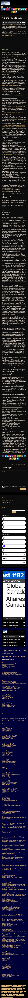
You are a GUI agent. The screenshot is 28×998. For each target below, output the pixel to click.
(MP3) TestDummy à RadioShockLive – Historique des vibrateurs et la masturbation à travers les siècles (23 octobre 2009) (12, 858)
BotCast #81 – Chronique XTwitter (7, 728)
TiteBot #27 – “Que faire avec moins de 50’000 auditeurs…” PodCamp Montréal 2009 (14, 865)
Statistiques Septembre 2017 (6, 781)
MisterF (6, 992)
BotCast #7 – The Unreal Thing (6, 968)
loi (2, 992)
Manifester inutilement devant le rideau (8, 664)
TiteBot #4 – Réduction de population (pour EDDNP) (10, 947)
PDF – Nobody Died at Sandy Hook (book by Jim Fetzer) (10, 713)
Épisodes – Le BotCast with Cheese (9, 690)
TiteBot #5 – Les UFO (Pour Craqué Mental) (8, 944)
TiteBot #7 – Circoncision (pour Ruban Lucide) (9, 921)
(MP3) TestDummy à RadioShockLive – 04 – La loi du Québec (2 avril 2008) (13, 940)
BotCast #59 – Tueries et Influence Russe (8, 772)
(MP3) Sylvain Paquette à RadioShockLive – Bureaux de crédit (11, 905)
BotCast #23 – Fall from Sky (6, 952)
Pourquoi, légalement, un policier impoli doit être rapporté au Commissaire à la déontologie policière (14, 683)
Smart (8, 995)
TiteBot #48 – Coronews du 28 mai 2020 (8, 707)
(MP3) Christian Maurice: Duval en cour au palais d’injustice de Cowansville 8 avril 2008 (14, 935)
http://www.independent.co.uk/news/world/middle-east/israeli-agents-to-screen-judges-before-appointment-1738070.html (13, 154)
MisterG (9, 992)
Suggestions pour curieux (6, 671)
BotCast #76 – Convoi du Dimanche (7, 697)
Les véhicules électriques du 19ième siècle (8, 875)
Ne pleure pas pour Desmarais (6, 685)
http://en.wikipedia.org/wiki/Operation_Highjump (9, 189)
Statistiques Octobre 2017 (6, 780)
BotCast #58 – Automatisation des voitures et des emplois (11, 774)
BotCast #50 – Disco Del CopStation (7, 806)
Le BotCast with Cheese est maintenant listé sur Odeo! (10, 975)
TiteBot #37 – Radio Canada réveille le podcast (9, 783)
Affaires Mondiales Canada (7, 500)
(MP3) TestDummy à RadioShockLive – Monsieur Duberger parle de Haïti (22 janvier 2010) (13, 849)
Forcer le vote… (4, 665)
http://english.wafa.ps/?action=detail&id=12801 (11, 365)
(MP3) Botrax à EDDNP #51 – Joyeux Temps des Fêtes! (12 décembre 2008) (13, 902)
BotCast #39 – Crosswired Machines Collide (8, 892)
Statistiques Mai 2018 (5, 760)
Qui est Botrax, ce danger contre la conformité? (9, 682)
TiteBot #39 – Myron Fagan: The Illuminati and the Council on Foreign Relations (13, 767)
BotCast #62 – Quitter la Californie (7, 768)
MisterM (13, 992)
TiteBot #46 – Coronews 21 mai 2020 (7, 746)
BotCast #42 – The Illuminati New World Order (9, 854)
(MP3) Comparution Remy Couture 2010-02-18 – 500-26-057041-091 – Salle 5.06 (14, 844)
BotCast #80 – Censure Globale (6, 729)
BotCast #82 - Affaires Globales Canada (16, 631)
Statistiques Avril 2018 (5, 769)
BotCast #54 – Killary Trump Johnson (7, 785)
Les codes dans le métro (5, 883)
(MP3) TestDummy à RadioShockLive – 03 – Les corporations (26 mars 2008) (13, 942)
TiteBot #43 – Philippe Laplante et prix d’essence (9, 761)
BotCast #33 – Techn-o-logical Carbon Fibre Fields (9, 906)
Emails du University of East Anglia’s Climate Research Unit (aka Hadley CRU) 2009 (14, 856)
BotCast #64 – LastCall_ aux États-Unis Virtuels (9, 763)
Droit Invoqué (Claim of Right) (6, 882)
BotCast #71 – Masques (5, 704)
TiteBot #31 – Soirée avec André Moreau (8, 820)
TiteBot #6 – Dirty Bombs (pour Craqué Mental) (9, 941)
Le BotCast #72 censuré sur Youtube (7, 737)
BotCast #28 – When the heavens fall (7, 930)
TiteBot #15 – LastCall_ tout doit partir (8, 897)
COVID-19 (8, 986)
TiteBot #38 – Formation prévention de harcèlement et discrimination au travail (14, 777)
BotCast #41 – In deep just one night (7, 878)
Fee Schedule (4, 881)
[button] (14, 595)
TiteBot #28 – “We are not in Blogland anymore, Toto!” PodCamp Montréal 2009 (13, 864)
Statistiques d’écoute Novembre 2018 (7, 751)
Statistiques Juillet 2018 (5, 758)
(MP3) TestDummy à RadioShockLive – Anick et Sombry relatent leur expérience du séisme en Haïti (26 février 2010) (12, 841)
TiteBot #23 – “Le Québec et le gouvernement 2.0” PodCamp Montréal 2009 (13, 870)
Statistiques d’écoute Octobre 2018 (7, 752)
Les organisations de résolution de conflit (8, 666)
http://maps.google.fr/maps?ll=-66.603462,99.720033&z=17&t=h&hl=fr (13, 193)
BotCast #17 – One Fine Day (6, 959)
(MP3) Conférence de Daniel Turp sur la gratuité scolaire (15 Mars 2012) (13, 720)
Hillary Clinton (19, 989)
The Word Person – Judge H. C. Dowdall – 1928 (9, 822)
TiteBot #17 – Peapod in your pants (7, 888)
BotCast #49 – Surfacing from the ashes (8, 809)
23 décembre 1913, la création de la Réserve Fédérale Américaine (12, 674)
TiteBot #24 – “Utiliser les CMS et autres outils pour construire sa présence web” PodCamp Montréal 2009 (13, 869)
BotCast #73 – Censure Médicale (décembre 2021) (9, 735)
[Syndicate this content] (2, 690)
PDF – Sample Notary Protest (6, 925)
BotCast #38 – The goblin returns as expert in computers (10, 893)
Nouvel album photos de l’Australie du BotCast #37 (10, 790)
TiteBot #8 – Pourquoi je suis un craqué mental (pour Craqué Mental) (12, 920)
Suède (17, 995)
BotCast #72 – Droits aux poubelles (7, 738)
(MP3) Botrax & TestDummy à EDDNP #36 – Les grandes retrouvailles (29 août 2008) (14, 918)
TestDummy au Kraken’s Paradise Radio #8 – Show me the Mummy (12, 919)
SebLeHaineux (4, 995)
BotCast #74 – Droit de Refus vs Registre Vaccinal (9, 699)
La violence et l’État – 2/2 (6, 667)
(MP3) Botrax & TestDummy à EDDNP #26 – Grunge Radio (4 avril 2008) (13, 939)
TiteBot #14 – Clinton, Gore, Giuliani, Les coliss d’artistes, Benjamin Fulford (14, 898)
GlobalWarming (8, 989)
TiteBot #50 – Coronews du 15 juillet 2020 (8, 705)
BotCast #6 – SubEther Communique (7, 969)
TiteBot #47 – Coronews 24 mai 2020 (7, 744)
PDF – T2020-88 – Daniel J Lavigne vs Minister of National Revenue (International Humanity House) (12, 929)
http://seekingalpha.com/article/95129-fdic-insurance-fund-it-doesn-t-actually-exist (14, 74)
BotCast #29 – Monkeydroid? (6, 923)
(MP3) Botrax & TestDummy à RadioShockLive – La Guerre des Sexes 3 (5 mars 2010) (14, 839)
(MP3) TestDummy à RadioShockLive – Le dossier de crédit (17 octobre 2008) (13, 911)
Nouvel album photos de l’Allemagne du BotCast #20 (10, 791)
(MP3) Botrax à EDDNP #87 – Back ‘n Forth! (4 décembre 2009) (11, 855)
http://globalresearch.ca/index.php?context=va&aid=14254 (13, 204)
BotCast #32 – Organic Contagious (7, 909)
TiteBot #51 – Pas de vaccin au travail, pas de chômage (10, 703)
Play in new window (8, 24)
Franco (3, 989)
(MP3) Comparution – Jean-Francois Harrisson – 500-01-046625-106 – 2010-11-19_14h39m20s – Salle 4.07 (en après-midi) (13, 824)
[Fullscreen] (23, 618)
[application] (14, 22)
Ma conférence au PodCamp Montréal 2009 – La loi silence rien (11, 687)
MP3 (21, 992)
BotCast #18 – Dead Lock (6, 958)
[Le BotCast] (5, 2)
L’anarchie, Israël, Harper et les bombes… (8, 796)
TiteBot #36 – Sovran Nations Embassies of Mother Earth (10, 788)
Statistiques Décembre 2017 (6, 776)
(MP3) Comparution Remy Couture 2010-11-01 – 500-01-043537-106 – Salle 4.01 (14, 826)
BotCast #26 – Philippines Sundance (7, 946)
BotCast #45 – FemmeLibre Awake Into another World (10, 833)
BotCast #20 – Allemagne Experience (7, 956)
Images (3, 504)
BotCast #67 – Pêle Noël (5, 754)
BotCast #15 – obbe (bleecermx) (7, 961)
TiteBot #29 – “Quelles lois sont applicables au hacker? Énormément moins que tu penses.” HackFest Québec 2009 (13, 853)
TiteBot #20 (3, 26)
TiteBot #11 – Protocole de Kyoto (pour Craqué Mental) (10, 908)
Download (13, 24)
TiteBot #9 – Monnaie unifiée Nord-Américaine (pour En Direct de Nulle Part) (13, 914)
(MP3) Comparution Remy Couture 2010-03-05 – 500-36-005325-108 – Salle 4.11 (14, 840)
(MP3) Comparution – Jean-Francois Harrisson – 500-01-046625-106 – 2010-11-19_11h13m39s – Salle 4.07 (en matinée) (13, 825)
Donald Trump (19, 986)
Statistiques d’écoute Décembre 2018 (7, 750)
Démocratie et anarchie (5, 797)
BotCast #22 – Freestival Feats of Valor (8, 953)
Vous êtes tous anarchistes (6, 670)
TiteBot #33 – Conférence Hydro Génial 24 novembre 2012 (11, 811)
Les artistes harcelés (5, 810)
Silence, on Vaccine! (6, 502)
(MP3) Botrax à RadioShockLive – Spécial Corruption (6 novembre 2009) (13, 857)
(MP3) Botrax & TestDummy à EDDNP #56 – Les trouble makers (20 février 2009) (14, 894)
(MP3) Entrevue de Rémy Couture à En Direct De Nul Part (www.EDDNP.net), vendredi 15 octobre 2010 (13, 828)
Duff (23, 986)
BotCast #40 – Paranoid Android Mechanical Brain (9, 887)
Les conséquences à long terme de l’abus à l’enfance (14, 651)
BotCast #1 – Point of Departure (7, 976)
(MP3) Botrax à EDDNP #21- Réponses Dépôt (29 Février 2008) (11, 945)
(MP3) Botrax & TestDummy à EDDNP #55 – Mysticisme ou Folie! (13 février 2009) (13, 895)
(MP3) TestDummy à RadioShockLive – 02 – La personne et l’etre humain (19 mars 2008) (13, 943)
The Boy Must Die (4, 675)
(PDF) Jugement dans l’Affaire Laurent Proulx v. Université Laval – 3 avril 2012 (14, 718)
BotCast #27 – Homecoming (6, 932)
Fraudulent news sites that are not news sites (13, 657)
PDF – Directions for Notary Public (7, 927)
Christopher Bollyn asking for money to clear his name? (10, 688)
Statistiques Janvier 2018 (5, 775)
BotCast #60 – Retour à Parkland (7, 771)
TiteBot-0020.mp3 (9, 28)
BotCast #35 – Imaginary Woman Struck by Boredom (10, 901)
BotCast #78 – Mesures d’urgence (7, 695)
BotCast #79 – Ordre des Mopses (7, 694)
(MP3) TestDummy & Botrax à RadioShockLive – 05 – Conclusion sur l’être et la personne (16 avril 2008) (13, 931)
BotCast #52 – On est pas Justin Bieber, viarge (9, 789)
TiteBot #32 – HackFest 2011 (6, 818)
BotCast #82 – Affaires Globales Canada (8, 727)
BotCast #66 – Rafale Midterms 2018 (7, 755)
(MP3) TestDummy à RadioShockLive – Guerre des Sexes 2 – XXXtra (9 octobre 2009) (14, 861)
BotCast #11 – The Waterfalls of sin (7, 964)
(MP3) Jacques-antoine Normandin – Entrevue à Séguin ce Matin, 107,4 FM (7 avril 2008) (13, 937)
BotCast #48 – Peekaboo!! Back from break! (8, 812)
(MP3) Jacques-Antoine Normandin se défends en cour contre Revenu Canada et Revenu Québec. (14, 934)
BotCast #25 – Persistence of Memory (7, 948)
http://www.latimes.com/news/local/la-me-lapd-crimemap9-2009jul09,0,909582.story (12, 112)
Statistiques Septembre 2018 (6, 753)
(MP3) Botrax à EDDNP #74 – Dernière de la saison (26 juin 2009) (12, 877)
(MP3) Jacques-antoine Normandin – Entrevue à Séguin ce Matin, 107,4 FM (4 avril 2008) (13, 938)
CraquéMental (13, 986)
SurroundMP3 (13, 995)
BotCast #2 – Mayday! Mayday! (6, 973)
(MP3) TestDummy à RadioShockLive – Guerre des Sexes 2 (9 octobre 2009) (13, 862)
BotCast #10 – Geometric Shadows (7, 965)
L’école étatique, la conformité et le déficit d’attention (10, 672)
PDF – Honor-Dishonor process (7, 926)
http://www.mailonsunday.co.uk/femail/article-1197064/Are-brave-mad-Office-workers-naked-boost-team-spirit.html (13, 85)
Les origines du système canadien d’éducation (9, 673)
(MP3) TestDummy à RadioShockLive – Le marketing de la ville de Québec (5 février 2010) (13, 846)
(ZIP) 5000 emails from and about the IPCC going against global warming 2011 (14, 817)
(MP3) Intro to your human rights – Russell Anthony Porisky (11, 907)
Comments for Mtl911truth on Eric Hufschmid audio (10, 686)
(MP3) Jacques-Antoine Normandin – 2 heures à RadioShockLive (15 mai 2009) (14, 884)
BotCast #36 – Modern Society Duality (7, 899)
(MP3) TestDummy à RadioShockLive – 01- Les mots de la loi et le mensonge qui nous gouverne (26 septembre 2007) (13, 954)
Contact (3, 507)
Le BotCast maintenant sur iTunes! (7, 974)
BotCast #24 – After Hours (6, 951)
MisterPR (17, 992)
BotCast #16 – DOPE (5, 960)
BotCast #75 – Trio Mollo (6, 698)
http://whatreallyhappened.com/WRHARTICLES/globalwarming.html (15, 121)
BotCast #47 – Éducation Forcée (7, 819)
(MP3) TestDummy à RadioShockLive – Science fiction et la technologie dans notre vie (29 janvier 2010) (13, 848)
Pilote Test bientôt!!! (5, 977)
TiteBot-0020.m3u (15, 28)
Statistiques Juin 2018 (5, 759)
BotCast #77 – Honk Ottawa (6, 696)
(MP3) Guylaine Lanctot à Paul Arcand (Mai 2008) (9, 924)
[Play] (3, 22)
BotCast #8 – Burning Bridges (6, 967)
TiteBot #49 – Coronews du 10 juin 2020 (8, 706)
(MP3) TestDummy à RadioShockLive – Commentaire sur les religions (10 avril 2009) (14, 890)
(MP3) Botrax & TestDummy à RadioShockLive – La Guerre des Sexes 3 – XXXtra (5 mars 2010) (13, 838)
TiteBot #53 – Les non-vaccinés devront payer (9, 736)
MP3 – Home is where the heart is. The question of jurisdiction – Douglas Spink (13, 922)
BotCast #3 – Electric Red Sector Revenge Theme (9, 972)
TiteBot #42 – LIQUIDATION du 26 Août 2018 (8, 762)
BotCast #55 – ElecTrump (6, 784)
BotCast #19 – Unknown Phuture (7, 957)
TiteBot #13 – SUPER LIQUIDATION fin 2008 (8, 900)
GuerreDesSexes (14, 989)
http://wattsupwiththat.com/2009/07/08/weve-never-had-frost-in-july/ (13, 106)
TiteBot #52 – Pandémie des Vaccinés (7, 702)
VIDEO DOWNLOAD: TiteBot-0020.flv (8, 35)
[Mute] (20, 22)
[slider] (24, 22)
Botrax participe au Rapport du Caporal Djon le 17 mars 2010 (11, 836)
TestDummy (21, 995)
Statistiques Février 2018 (5, 773)
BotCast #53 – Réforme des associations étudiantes (10, 787)
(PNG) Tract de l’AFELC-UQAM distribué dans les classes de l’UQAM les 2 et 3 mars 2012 (14, 723)
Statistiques (4, 505)
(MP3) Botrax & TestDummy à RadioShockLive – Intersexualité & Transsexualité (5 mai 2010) (12, 832)
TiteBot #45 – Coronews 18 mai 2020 (7, 747)
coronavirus (3, 986)
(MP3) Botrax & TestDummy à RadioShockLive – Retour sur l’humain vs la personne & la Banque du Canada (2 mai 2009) (13, 885)
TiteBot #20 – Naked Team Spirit (7, 876)
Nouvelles (4, 497)
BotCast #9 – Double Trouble (6, 966)
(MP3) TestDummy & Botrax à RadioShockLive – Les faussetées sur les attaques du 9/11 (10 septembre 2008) (13, 916)
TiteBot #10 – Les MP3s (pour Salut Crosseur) (9, 910)
